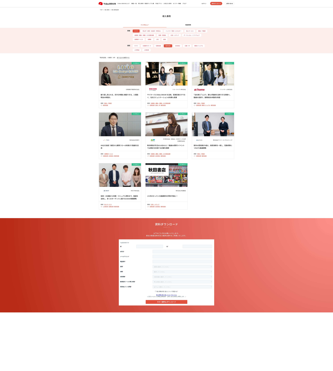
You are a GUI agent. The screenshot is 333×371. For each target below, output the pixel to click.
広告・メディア (175, 35)
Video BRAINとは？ (124, 3)
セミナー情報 (177, 3)
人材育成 (136, 50)
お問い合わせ (229, 3)
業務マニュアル (198, 46)
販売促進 (168, 46)
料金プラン (159, 3)
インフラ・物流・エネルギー (173, 31)
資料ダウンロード (216, 3)
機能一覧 (134, 3)
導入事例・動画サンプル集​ (146, 3)
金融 (164, 39)
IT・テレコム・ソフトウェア (192, 35)
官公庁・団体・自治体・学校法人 (152, 31)
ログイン (204, 3)
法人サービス (189, 31)
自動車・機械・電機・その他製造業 (144, 35)
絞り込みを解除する (123, 58)
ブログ (184, 3)
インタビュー (145, 25)
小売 (157, 39)
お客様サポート (147, 46)
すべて (136, 31)
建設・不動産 (202, 31)
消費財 (149, 39)
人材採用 (146, 50)
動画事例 (188, 25)
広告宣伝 (177, 46)
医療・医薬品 (162, 35)
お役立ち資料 (168, 3)
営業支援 (158, 46)
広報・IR (187, 46)
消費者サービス (138, 39)
